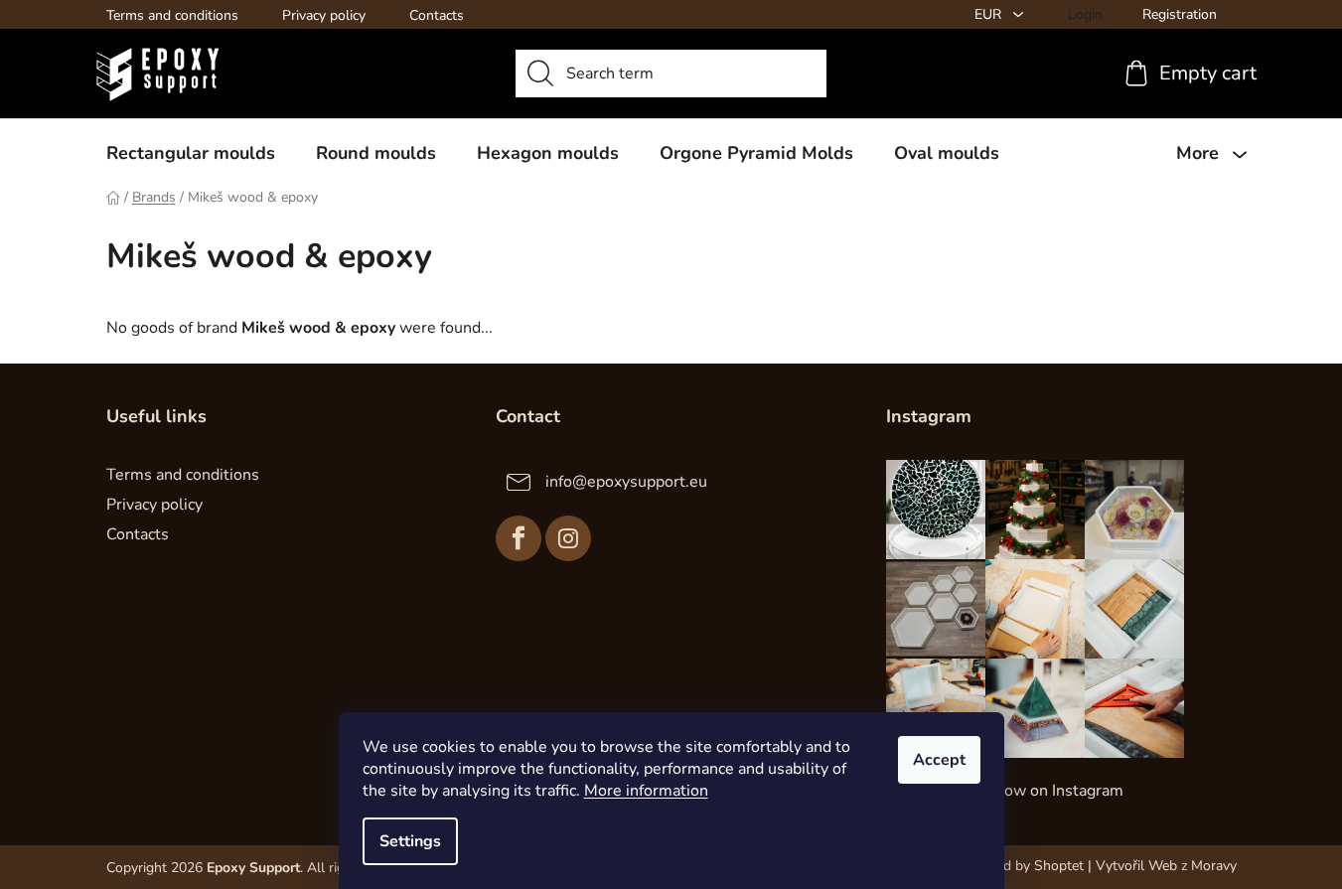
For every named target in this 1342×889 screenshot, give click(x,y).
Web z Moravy (1192, 865)
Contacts (436, 15)
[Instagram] (568, 538)
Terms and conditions (172, 15)
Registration (1179, 14)
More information (646, 791)
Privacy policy (324, 15)
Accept (939, 760)
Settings (410, 841)
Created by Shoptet (1024, 865)
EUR (989, 14)
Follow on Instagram (1049, 791)
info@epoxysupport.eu (626, 482)
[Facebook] (518, 538)
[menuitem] (190, 153)
